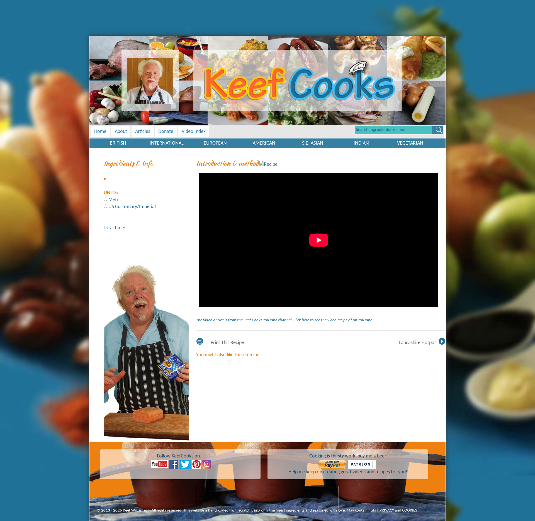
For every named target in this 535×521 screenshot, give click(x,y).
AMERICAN (264, 143)
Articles (142, 131)
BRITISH (118, 143)
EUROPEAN (215, 143)
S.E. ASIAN (312, 143)
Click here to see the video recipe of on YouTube (332, 320)
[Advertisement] (267, 12)
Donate (165, 131)
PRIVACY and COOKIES (398, 510)
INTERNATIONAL (167, 143)
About (121, 131)
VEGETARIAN (410, 143)
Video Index (194, 131)
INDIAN (361, 143)
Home (100, 131)
